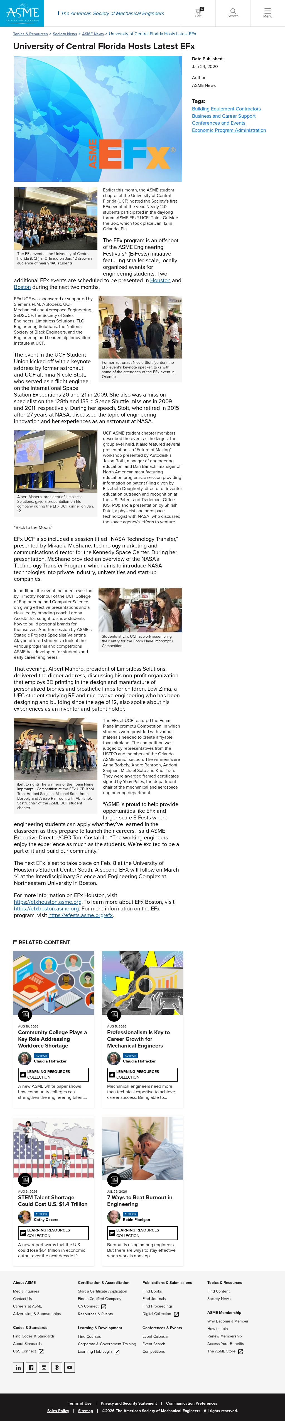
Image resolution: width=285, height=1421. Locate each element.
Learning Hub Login (95, 1351)
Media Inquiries (26, 1291)
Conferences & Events (162, 1328)
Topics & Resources (30, 34)
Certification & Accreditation (103, 1282)
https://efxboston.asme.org (46, 908)
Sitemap (85, 1411)
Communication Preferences (191, 1403)
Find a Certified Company (99, 1298)
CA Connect (88, 1306)
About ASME (24, 1282)
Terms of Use (80, 1403)
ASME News (93, 34)
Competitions (153, 1351)
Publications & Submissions (167, 1282)
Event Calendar (155, 1336)
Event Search (153, 1344)
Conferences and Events (218, 123)
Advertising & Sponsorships (37, 1313)
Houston (160, 280)
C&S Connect (24, 1351)
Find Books (152, 1291)
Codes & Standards (30, 1327)
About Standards (27, 1343)
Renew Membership (224, 1336)
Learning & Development (100, 1328)
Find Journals (154, 1298)
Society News (65, 34)
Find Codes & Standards (34, 1336)
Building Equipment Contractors (226, 109)
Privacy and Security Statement (129, 1403)
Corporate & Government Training (107, 1344)
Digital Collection (156, 1313)
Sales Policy (58, 1411)
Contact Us (22, 1298)
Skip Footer (11, 1274)
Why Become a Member (228, 1321)
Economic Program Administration (229, 130)
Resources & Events (95, 1314)
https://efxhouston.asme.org (48, 902)
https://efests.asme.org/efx (80, 915)
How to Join (217, 1328)
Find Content (218, 1291)
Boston (22, 287)
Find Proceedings (157, 1306)
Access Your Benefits (225, 1343)
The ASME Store (221, 1351)
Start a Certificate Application (102, 1291)
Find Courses (89, 1336)
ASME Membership (224, 1312)
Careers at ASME (27, 1306)
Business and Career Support (223, 116)
